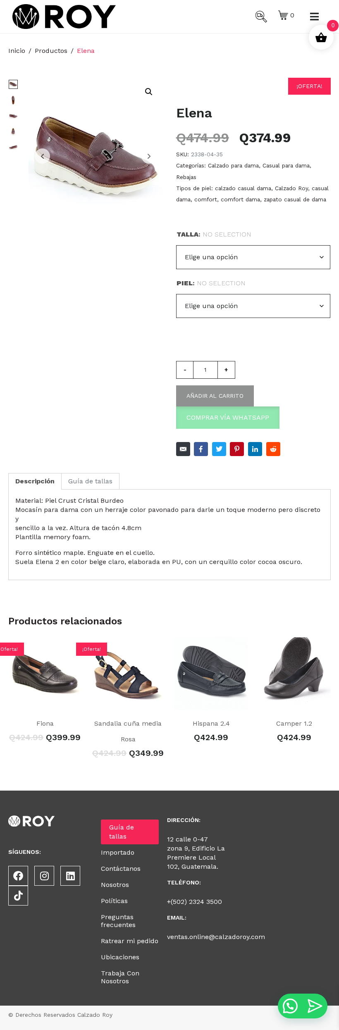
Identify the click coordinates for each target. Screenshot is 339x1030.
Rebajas (186, 177)
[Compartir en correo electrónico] (183, 449)
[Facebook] (18, 876)
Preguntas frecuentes (118, 921)
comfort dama (240, 199)
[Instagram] (44, 876)
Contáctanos (121, 868)
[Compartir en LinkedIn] (255, 449)
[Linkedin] (70, 876)
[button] (148, 91)
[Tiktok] (18, 896)
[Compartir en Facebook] (201, 449)
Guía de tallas (121, 831)
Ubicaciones (120, 957)
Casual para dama (286, 165)
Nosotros (115, 885)
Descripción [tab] (35, 481)
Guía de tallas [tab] (90, 481)
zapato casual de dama (295, 199)
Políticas (114, 901)
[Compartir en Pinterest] (237, 449)
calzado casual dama (243, 188)
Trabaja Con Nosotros (120, 977)
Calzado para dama (233, 165)
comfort (205, 199)
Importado (117, 852)
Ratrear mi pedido (129, 941)
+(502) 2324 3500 (194, 902)
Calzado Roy (291, 188)
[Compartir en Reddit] (273, 449)
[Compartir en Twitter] (219, 449)
